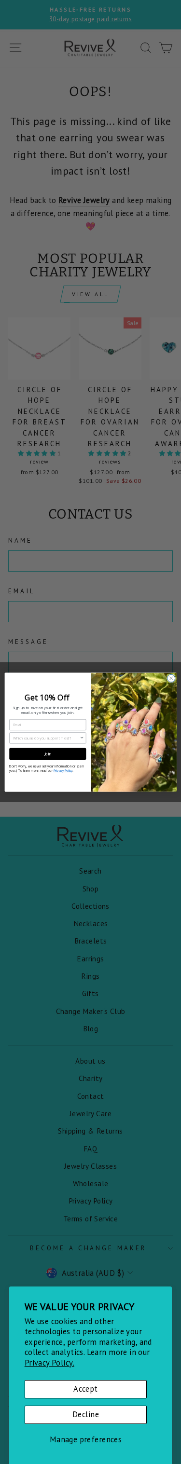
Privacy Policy (62, 770)
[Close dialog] (171, 678)
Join (47, 753)
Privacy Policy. (49, 1362)
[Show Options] (82, 737)
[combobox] (46, 737)
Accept (85, 1388)
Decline (85, 1414)
